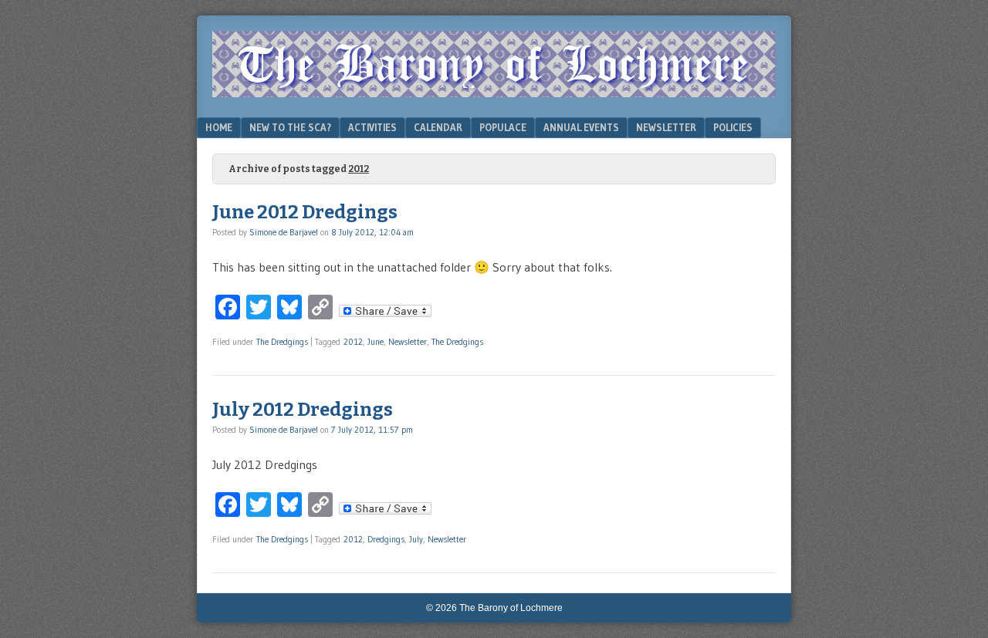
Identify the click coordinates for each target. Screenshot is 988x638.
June (375, 341)
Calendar (438, 127)
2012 (353, 341)
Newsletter (666, 127)
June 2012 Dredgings (305, 212)
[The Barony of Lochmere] (494, 92)
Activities (372, 127)
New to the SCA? (290, 127)
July (416, 539)
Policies (733, 127)
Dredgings (385, 539)
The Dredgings (282, 341)
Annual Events (581, 127)
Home (218, 127)
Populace (502, 127)
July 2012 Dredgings (302, 409)
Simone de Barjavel (283, 232)
